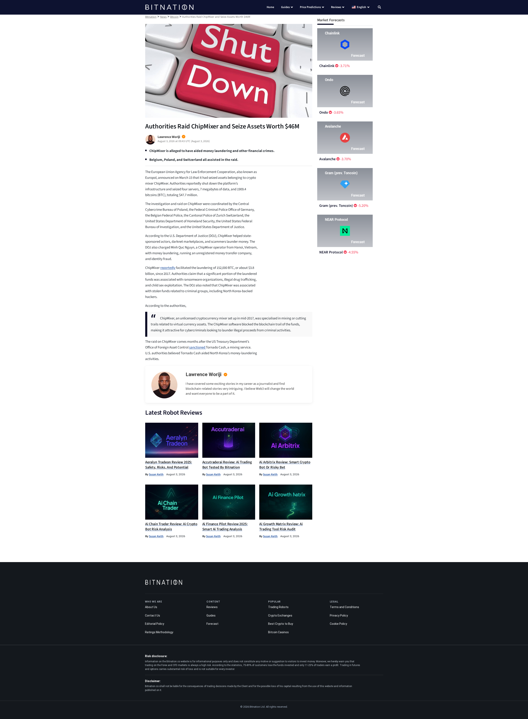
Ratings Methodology (159, 632)
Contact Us (152, 615)
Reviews (336, 7)
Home (270, 7)
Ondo (323, 112)
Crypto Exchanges (280, 615)
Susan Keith (156, 474)
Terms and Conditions (344, 607)
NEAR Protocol (331, 252)
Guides (285, 7)
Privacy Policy (339, 615)
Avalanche (327, 159)
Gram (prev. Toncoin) (336, 205)
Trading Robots (278, 607)
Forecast (212, 623)
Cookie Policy (338, 623)
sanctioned (197, 347)
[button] (379, 7)
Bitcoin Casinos (278, 632)
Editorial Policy (154, 623)
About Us (151, 607)
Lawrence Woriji (204, 374)
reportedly (167, 267)
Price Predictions (310, 7)
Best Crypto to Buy (280, 623)
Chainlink (326, 65)
